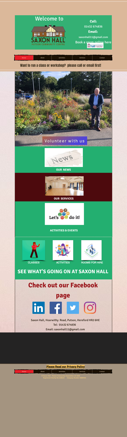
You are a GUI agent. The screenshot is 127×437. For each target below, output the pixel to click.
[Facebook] (56, 308)
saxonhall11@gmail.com (93, 37)
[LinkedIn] (38, 308)
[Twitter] (73, 308)
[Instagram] (90, 308)
